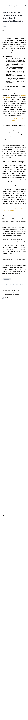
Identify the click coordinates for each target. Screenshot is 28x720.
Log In (2, 451)
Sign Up (5, 451)
